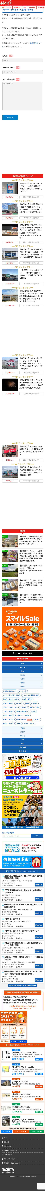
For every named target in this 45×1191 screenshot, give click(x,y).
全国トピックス (6, 7)
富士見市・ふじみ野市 (22, 715)
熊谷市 (24, 707)
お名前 (7, 56)
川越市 (18, 723)
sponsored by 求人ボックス (31, 871)
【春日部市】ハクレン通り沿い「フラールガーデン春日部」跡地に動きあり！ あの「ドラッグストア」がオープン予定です (30, 363)
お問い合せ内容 (10, 79)
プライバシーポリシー (10, 1159)
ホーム (6, 1138)
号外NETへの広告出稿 (10, 1150)
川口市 (33, 711)
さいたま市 (22, 691)
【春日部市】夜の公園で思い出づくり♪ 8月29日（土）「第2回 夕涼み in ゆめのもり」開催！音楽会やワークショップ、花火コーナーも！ (31, 296)
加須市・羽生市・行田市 (11, 699)
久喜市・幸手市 (27, 699)
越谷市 (27, 703)
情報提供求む (8, 1146)
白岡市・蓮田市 (8, 703)
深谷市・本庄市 (29, 723)
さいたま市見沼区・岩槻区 (11, 695)
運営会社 (6, 1142)
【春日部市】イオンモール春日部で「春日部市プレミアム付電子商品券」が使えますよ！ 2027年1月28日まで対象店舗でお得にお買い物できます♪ (31, 556)
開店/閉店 (32, 7)
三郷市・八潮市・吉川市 (11, 707)
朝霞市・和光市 (23, 719)
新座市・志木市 (8, 719)
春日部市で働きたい (14, 871)
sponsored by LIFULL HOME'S (30, 1045)
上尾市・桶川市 (8, 711)
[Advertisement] (22, 151)
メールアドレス (10, 67)
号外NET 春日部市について (12, 1163)
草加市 (35, 703)
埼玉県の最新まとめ (9, 691)
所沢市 (37, 719)
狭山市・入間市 (8, 723)
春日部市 (19, 703)
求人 (24, 7)
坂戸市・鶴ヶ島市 (22, 711)
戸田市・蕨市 (7, 715)
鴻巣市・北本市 (35, 707)
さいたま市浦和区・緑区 (31, 695)
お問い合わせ (8, 1154)
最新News (17, 7)
